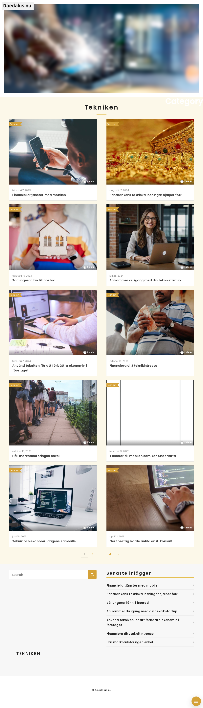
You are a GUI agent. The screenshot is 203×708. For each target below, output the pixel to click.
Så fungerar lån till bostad (127, 603)
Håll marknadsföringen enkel (129, 642)
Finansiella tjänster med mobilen (133, 585)
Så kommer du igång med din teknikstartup (141, 611)
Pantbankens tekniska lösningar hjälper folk (142, 594)
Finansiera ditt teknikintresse (130, 634)
